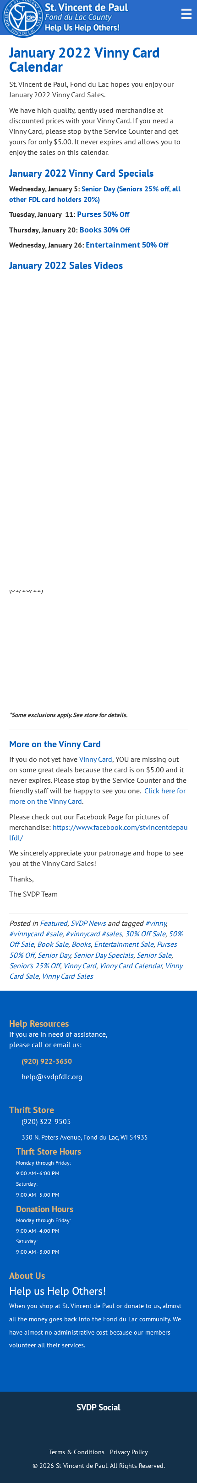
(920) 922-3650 (47, 1061)
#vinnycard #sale (35, 933)
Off (103, 214)
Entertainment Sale (123, 944)
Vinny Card (95, 759)
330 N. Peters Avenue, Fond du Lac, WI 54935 (85, 1137)
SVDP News (88, 923)
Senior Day (54, 955)
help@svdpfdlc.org (52, 1076)
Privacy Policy (129, 1452)
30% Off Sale (145, 933)
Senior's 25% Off (34, 965)
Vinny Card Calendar (130, 965)
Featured (53, 923)
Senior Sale (154, 955)
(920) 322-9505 (46, 1121)
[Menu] (186, 13)
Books (81, 944)
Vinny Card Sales (67, 976)
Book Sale (52, 944)
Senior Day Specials (103, 955)
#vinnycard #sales (94, 933)
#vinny (155, 923)
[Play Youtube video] (98, 326)
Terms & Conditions (76, 1452)
